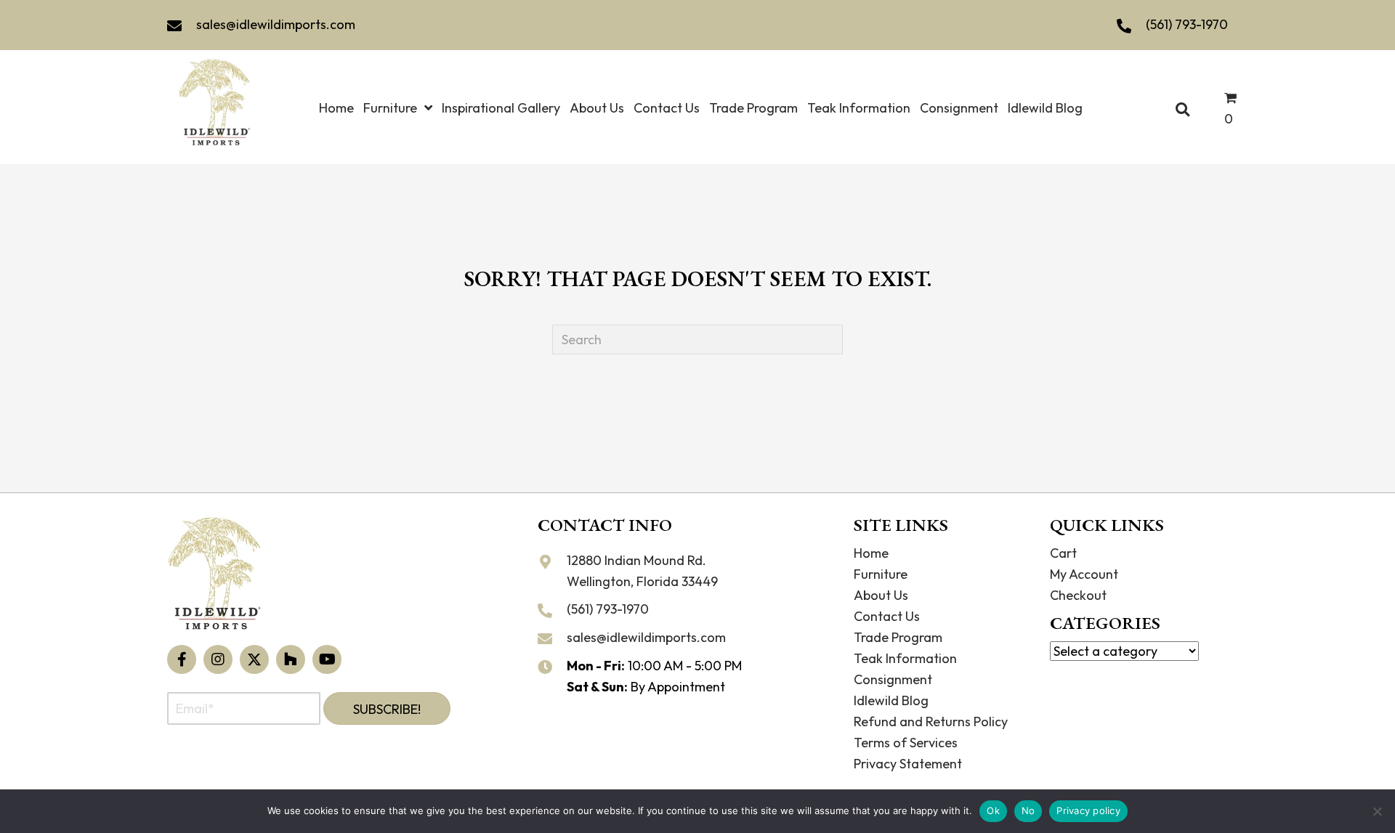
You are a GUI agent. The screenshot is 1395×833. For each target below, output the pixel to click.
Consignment (893, 679)
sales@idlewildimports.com (275, 24)
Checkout (1078, 595)
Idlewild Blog (891, 700)
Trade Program (898, 637)
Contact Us (887, 616)
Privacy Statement (908, 763)
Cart (1063, 553)
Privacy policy (1088, 810)
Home (871, 553)
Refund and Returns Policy (931, 721)
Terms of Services (906, 742)
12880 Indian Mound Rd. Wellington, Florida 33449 (642, 571)
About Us (881, 595)
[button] (181, 659)
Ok (993, 810)
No (1028, 810)
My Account (1084, 574)
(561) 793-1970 (1187, 24)
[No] (1377, 811)
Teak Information (905, 658)
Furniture (880, 574)
